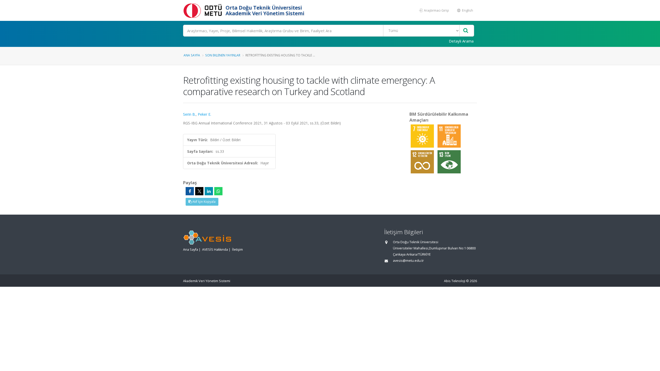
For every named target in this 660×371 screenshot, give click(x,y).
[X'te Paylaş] (199, 191)
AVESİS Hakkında (215, 249)
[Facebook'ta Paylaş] (190, 191)
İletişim (237, 249)
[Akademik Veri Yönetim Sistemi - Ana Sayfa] (203, 10)
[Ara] (466, 31)
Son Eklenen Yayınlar (222, 55)
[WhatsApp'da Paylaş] (218, 191)
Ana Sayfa (192, 55)
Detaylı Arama (461, 41)
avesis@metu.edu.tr (408, 260)
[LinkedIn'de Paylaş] (209, 191)
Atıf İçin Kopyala (204, 201)
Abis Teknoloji (454, 281)
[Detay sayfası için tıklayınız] (422, 135)
